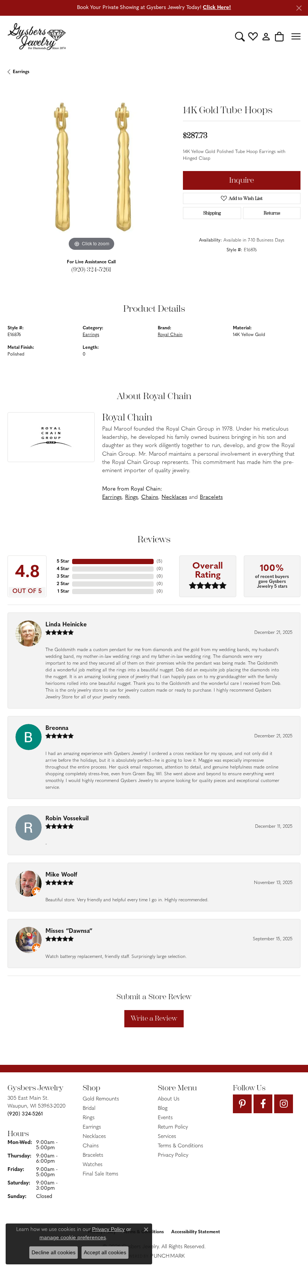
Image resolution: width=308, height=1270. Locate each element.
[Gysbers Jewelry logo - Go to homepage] (36, 36)
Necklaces (174, 497)
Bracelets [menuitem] (93, 1155)
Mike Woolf (61, 875)
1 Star (63, 591)
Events (165, 1118)
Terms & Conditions (180, 1146)
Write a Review (154, 1018)
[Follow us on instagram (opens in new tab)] (283, 1103)
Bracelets (211, 497)
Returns (272, 213)
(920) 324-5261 (91, 269)
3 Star (63, 576)
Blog (163, 1108)
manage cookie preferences (72, 1237)
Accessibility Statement (195, 1232)
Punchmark (167, 1256)
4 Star (63, 569)
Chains (149, 497)
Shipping (212, 213)
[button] (240, 36)
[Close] (298, 8)
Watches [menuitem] (93, 1165)
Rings (131, 497)
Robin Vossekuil (67, 819)
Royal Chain (170, 335)
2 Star (63, 584)
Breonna (56, 728)
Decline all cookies (53, 1252)
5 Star (63, 561)
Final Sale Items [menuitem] (100, 1174)
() (159, 561)
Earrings (21, 72)
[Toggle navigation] (296, 36)
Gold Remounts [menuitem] (101, 1099)
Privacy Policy (173, 1155)
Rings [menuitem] (89, 1118)
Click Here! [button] (217, 8)
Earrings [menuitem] (92, 1127)
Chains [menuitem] (91, 1146)
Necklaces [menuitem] (94, 1136)
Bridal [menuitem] (89, 1108)
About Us (169, 1099)
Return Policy (173, 1127)
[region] (91, 169)
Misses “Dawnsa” (68, 931)
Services (167, 1136)
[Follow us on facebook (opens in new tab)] (263, 1103)
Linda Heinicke (66, 625)
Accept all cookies (105, 1252)
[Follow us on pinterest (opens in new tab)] (242, 1103)
